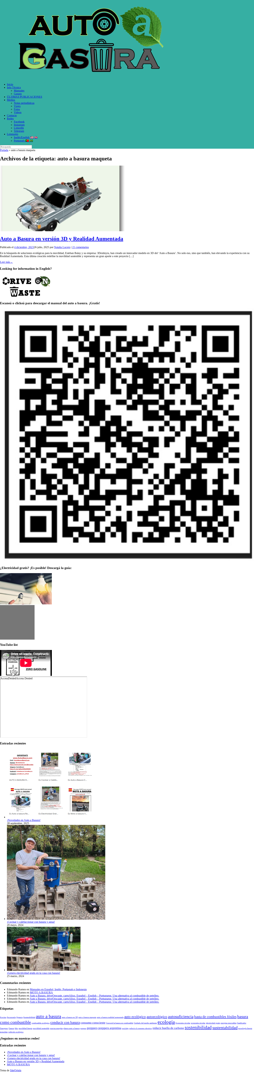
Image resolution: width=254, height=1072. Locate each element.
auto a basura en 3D (70, 1017)
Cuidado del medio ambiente (145, 1023)
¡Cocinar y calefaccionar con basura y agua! (31, 921)
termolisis (4, 1032)
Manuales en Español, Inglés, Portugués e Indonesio (58, 989)
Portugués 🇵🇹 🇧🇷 (23, 140)
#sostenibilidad (29, 1017)
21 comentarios (80, 247)
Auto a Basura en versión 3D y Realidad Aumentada (61, 239)
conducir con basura (65, 1022)
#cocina (3, 1017)
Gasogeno (4, 1028)
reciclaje (125, 1028)
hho (16, 1028)
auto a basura (48, 1016)
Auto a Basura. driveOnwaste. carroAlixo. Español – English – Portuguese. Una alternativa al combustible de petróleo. (94, 995)
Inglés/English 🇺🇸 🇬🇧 (26, 137)
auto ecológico (135, 1017)
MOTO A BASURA (41, 992)
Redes (10, 118)
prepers (83, 1028)
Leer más (6, 262)
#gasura (19, 1017)
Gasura (18, 93)
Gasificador (241, 1023)
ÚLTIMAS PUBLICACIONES (24, 96)
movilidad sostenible (41, 1028)
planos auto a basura (71, 1028)
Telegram (19, 131)
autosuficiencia (181, 1016)
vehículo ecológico (15, 1032)
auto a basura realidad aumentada (110, 1017)
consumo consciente (93, 1022)
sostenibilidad (198, 1027)
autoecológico (157, 1017)
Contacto (12, 115)
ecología (166, 1022)
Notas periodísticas (24, 103)
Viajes (17, 106)
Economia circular (183, 1023)
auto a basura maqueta (87, 1017)
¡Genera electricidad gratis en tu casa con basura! (33, 973)
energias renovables (228, 1023)
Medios (11, 99)
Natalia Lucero (62, 247)
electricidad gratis (213, 1023)
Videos (17, 112)
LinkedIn (19, 127)
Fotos (17, 109)
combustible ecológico (41, 1023)
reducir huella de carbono (168, 1028)
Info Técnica (14, 87)
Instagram (19, 124)
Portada (4, 150)
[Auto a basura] (93, 78)
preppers (92, 1028)
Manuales (19, 90)
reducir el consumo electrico (140, 1028)
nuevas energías (56, 1028)
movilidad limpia (25, 1028)
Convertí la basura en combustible (119, 1023)
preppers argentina (109, 1028)
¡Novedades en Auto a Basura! (23, 820)
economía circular (198, 1023)
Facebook (19, 121)
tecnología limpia (245, 1028)
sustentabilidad (225, 1027)
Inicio (10, 84)
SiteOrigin (15, 1070)
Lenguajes (12, 134)
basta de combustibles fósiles (215, 1017)
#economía (11, 1017)
